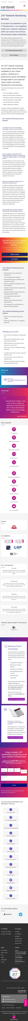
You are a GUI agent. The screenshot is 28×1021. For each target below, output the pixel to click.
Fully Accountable (14, 510)
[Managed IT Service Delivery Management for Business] (10, 825)
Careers (2, 962)
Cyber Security (18, 943)
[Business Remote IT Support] (10, 840)
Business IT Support (10, 898)
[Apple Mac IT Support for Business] (10, 887)
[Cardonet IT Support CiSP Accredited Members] (18, 547)
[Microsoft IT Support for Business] (10, 879)
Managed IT (17, 936)
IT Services (18, 929)
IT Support (17, 931)
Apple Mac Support (11, 890)
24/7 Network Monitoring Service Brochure (16, 380)
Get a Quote (15, 259)
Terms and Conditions (10, 1007)
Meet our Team (4, 952)
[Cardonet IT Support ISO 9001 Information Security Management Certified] (19, 541)
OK (14, 1017)
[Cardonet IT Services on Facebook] (7, 985)
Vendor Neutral (14, 458)
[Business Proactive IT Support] (10, 833)
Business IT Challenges (6, 933)
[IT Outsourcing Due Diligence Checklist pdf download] (16, 712)
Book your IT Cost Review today (16, 699)
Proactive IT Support (10, 835)
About (2, 947)
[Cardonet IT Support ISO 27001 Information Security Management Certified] (8, 541)
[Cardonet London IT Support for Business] (8, 7)
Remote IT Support (11, 843)
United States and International (10, 1001)
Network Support (10, 875)
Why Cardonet (4, 950)
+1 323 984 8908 (13, 760)
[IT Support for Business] (10, 895)
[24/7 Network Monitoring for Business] (10, 817)
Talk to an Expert (14, 254)
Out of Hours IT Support (11, 859)
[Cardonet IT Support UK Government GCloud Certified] (14, 553)
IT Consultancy (18, 933)
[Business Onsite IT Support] (10, 848)
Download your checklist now (15, 737)
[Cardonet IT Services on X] (5, 985)
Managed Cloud (18, 938)
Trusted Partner (14, 485)
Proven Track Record (14, 441)
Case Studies (4, 959)
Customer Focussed (14, 466)
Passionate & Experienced (14, 477)
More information (14, 1019)
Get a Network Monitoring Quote (14, 50)
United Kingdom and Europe (10, 999)
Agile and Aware (14, 502)
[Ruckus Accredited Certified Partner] (7, 914)
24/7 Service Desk (11, 812)
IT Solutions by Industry (6, 931)
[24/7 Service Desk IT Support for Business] (10, 809)
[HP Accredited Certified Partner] (20, 914)
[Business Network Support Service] (10, 872)
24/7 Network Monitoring (11, 820)
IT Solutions (4, 929)
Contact (17, 947)
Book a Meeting (14, 55)
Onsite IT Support (11, 851)
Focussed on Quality (14, 493)
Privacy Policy (12, 792)
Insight (2, 957)
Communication (18, 940)
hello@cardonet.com (8, 762)
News (2, 955)
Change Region (17, 963)
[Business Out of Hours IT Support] (10, 856)
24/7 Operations (14, 433)
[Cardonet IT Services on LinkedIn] (3, 985)
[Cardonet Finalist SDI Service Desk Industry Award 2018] (14, 527)
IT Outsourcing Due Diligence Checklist (16, 723)
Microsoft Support (11, 882)
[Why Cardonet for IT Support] (14, 429)
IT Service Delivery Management (11, 828)
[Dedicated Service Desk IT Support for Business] (10, 864)
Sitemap (3, 1007)
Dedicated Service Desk (11, 867)
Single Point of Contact (14, 449)
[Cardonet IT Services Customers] (14, 628)
